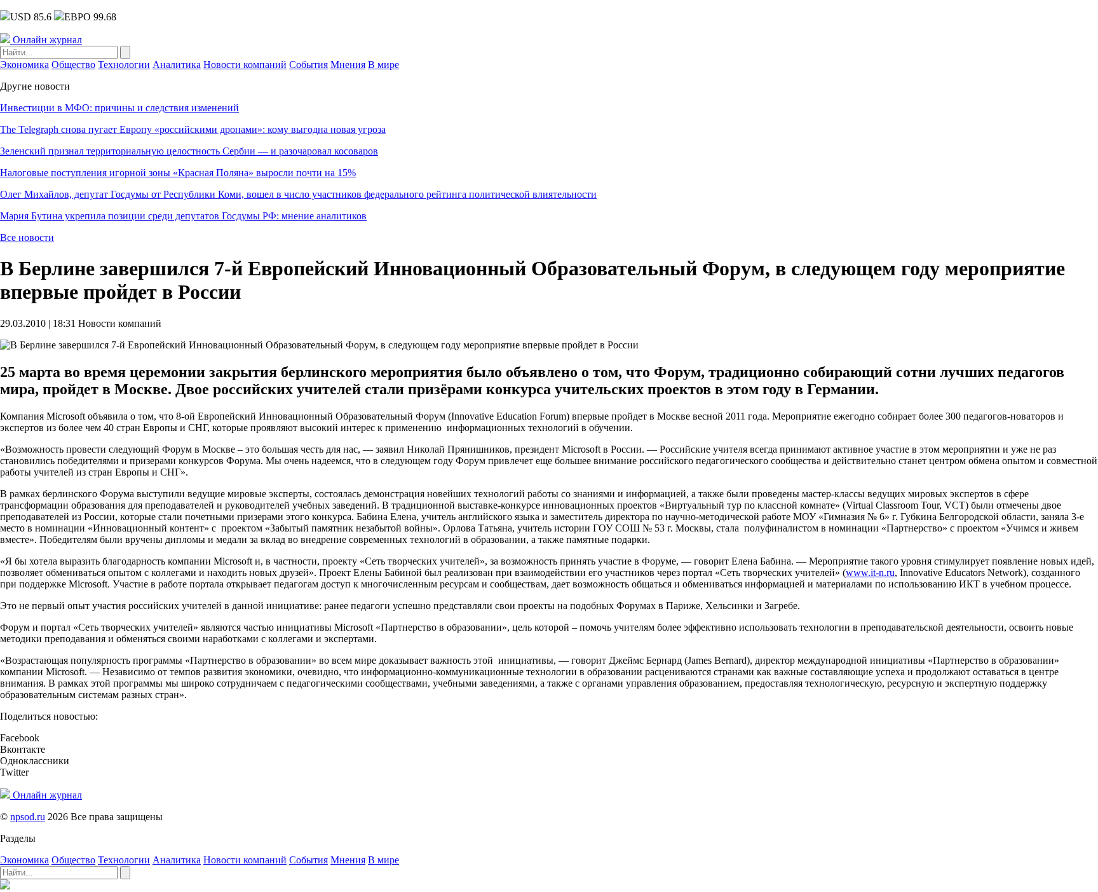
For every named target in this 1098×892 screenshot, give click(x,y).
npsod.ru (27, 816)
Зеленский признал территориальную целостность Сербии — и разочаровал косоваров (189, 151)
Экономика (24, 64)
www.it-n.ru (870, 572)
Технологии (124, 64)
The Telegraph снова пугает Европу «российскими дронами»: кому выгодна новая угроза (193, 129)
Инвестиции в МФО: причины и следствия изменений (119, 107)
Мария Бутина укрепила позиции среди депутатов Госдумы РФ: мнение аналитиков (183, 215)
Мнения (347, 64)
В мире (383, 64)
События (308, 64)
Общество (73, 64)
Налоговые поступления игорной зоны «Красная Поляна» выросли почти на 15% (178, 172)
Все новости (27, 237)
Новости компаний (245, 64)
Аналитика (176, 64)
